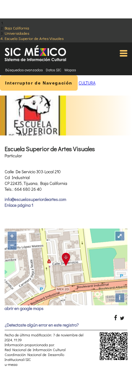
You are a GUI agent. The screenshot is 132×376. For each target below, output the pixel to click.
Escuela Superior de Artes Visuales (34, 38)
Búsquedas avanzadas (24, 69)
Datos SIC (53, 69)
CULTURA (87, 83)
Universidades (17, 33)
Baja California (17, 27)
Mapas (70, 69)
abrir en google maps (24, 308)
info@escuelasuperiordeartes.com (35, 199)
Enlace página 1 (19, 205)
